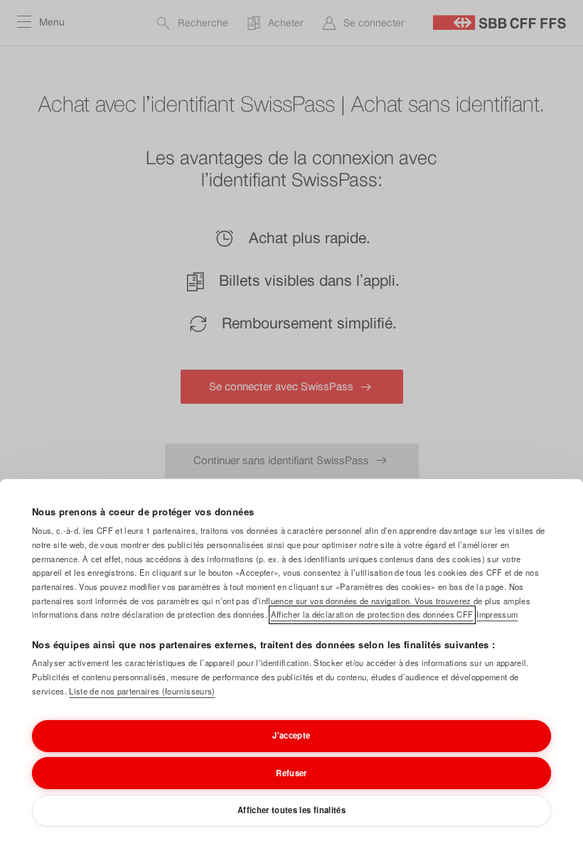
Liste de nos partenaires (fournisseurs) (142, 691)
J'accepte (291, 735)
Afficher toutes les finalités (291, 809)
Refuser (291, 772)
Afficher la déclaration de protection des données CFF (372, 614)
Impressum (497, 614)
